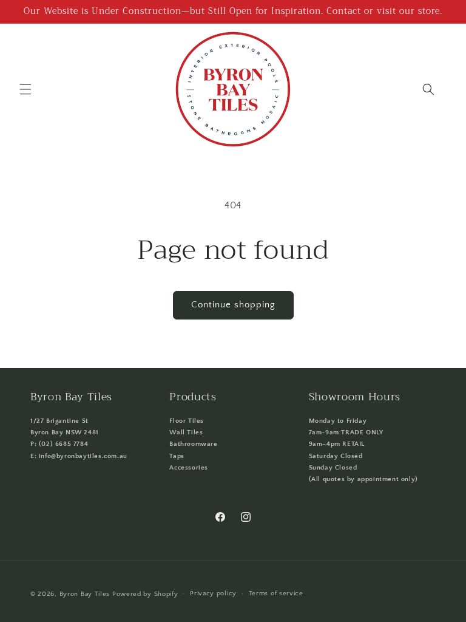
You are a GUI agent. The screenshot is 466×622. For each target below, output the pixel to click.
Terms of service (276, 593)
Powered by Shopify (145, 594)
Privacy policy (213, 593)
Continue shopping (233, 304)
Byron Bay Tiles (84, 594)
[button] (25, 89)
